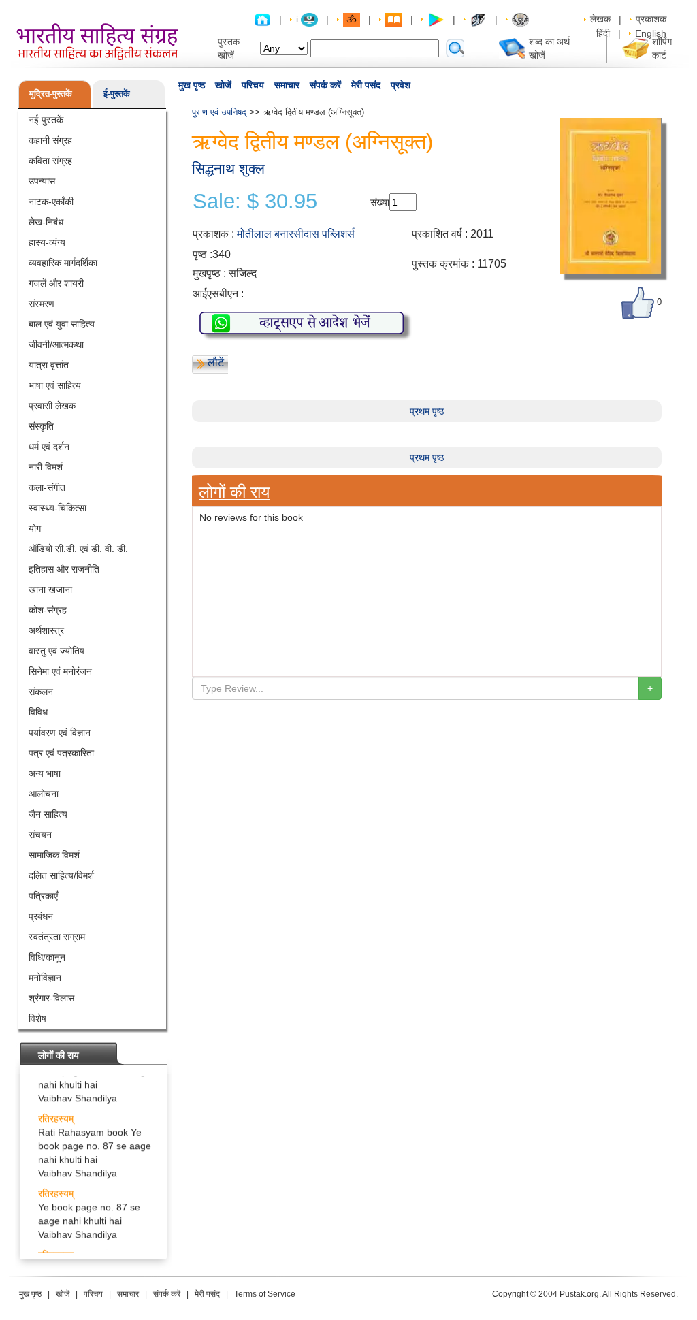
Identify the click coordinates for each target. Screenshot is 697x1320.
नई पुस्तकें (46, 119)
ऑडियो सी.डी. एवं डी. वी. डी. (78, 548)
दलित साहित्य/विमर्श (61, 875)
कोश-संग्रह (48, 610)
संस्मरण (41, 303)
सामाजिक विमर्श (54, 855)
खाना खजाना (50, 589)
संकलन (41, 691)
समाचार (286, 85)
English (650, 33)
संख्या (379, 202)
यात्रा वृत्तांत (49, 364)
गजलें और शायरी (56, 283)
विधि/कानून (47, 957)
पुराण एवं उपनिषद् (219, 112)
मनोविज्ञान (45, 977)
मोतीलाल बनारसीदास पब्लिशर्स (296, 234)
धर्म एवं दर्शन (49, 446)
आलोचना (44, 793)
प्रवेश (400, 85)
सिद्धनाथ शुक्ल (228, 168)
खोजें (223, 85)
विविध (38, 712)
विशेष (37, 1018)
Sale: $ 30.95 (255, 201)
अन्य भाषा (45, 773)
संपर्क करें (325, 85)
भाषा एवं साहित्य (55, 385)
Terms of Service (264, 1294)
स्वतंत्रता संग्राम (57, 936)
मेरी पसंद (365, 85)
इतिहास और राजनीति (64, 569)
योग (35, 528)
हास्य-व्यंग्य (47, 242)
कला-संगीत (47, 487)
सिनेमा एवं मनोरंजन (60, 671)
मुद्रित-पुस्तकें (50, 93)
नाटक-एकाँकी (51, 201)
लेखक (600, 19)
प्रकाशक (651, 19)
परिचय (253, 85)
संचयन (40, 834)
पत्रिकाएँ (43, 895)
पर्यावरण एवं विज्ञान (60, 732)
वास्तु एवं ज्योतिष (56, 650)
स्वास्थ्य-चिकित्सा (57, 507)
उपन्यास (42, 181)
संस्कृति (41, 426)
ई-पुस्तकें (116, 93)
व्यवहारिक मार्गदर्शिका (63, 262)
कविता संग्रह (50, 160)
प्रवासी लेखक (52, 405)
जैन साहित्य (48, 814)
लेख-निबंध (46, 221)
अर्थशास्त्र (46, 630)
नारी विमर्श (46, 467)
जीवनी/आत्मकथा (56, 344)
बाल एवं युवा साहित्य (62, 324)
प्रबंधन (41, 916)
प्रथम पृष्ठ (427, 411)
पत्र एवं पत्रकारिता (61, 752)
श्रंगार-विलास (51, 998)
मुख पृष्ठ (191, 85)
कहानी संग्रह (50, 140)
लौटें (216, 362)
